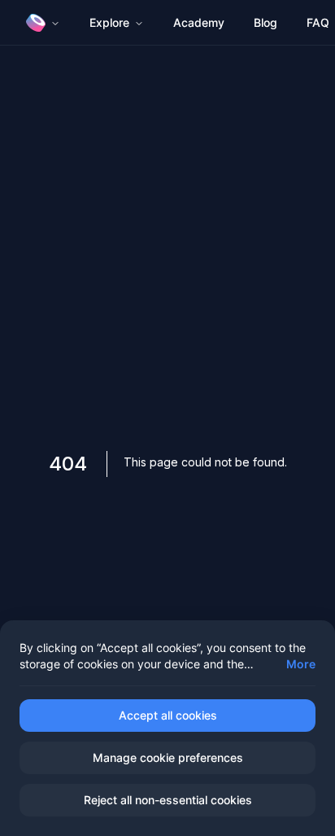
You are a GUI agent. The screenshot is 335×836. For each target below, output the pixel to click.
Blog (265, 22)
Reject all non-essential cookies (168, 800)
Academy (198, 22)
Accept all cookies (168, 715)
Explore (109, 22)
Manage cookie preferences (168, 757)
